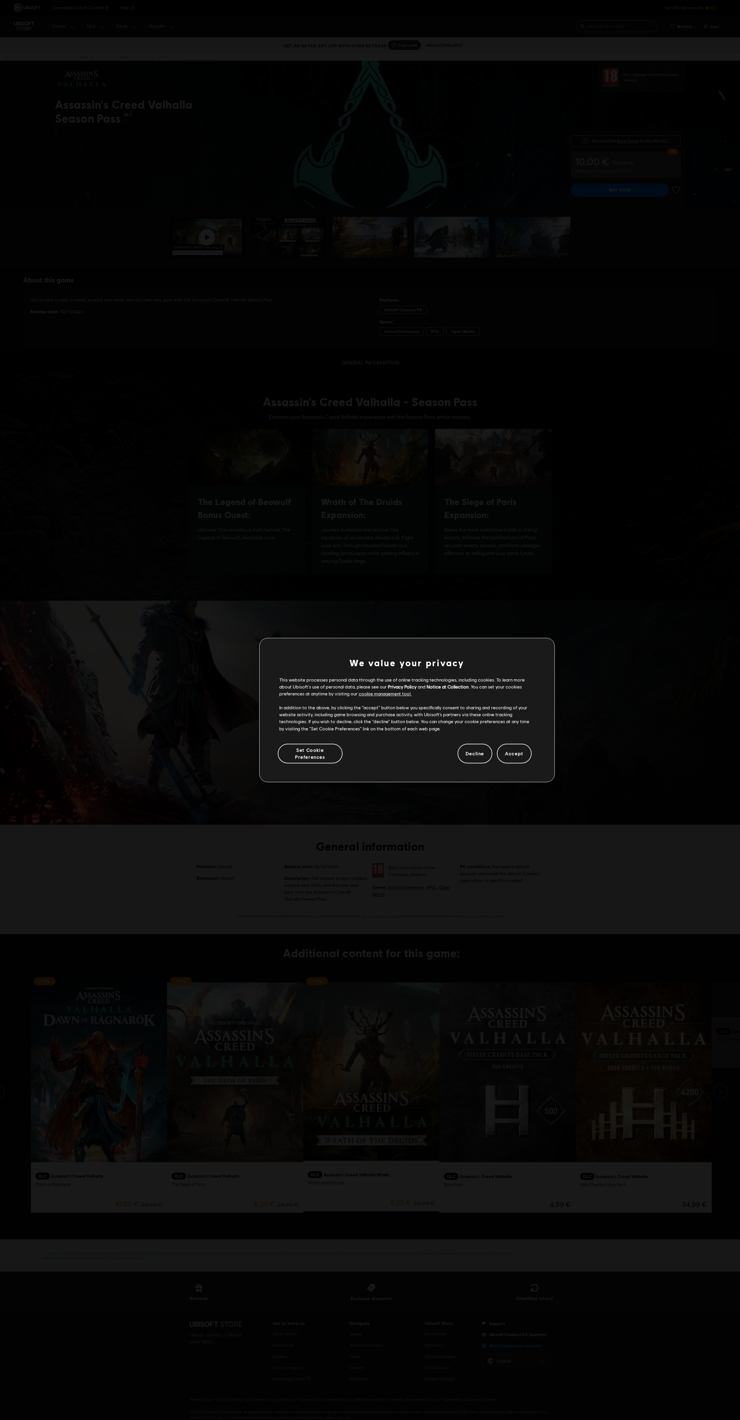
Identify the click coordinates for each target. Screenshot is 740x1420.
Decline (475, 753)
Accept (514, 753)
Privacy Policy (402, 686)
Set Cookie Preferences (310, 753)
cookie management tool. (385, 693)
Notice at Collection (448, 686)
